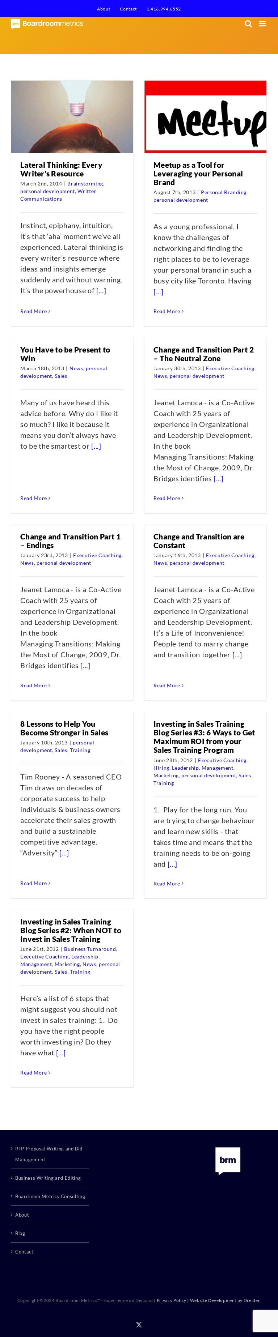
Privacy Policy (171, 1300)
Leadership (185, 768)
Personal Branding (224, 192)
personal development (47, 191)
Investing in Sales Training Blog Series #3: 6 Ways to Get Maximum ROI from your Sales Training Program (204, 736)
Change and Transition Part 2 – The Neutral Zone (203, 354)
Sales (61, 376)
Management (217, 768)
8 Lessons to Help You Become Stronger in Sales (64, 728)
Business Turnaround (90, 949)
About (22, 1215)
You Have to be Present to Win (65, 354)
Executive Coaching (230, 368)
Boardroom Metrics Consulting (50, 1196)
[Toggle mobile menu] (263, 23)
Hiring (161, 768)
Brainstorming (85, 183)
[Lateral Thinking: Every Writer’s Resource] (77, 117)
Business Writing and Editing (48, 1178)
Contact (24, 1252)
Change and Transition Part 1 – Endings (70, 541)
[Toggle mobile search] (248, 23)
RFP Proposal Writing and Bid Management (48, 1154)
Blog (20, 1233)
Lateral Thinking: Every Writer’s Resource (61, 169)
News (76, 368)
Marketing (166, 775)
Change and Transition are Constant (198, 541)
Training (80, 750)
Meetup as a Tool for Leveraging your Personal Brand (198, 173)
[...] (101, 290)
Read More (33, 311)
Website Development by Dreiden (225, 1300)
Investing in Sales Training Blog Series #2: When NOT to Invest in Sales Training (70, 930)
